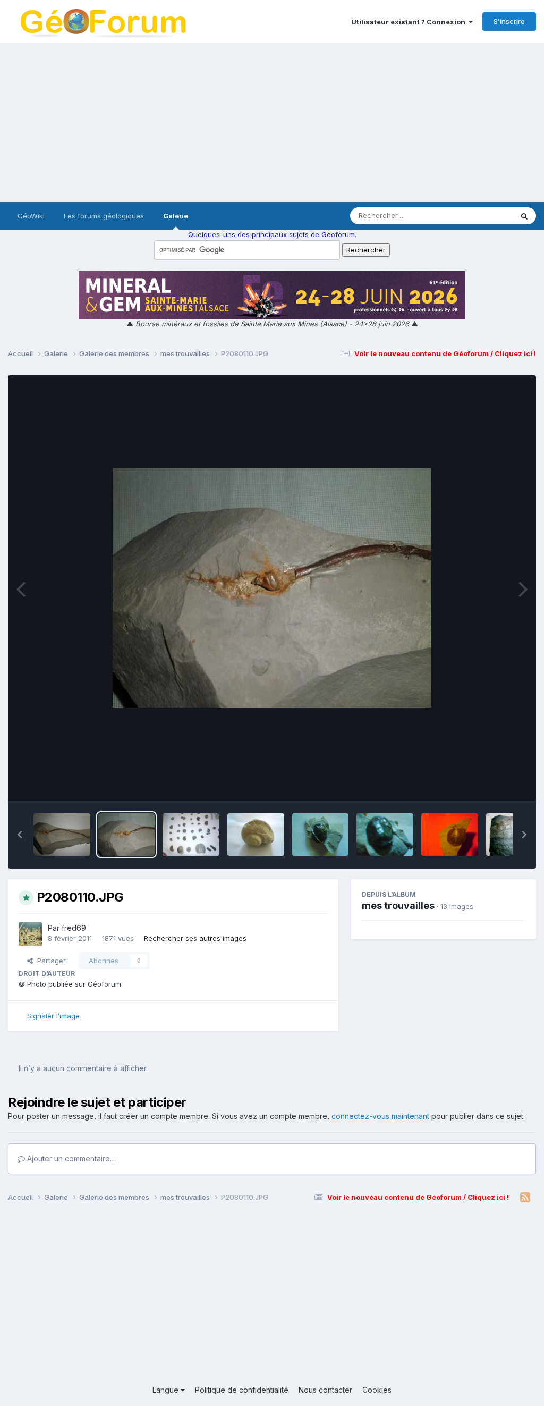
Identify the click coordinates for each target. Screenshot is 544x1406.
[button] (19, 834)
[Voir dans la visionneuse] (272, 588)
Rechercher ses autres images (195, 938)
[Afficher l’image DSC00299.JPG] (191, 834)
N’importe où (478, 216)
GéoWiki (31, 216)
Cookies (377, 1389)
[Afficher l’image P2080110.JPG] (126, 834)
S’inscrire (509, 21)
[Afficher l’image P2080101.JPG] (61, 834)
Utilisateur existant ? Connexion (410, 22)
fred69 (74, 927)
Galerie (175, 216)
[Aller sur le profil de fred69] (30, 934)
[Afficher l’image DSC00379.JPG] (320, 834)
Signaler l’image (53, 1016)
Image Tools (492, 781)
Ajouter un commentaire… (70, 1158)
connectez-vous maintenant (380, 1116)
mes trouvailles (398, 905)
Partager (49, 960)
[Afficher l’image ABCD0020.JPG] (384, 834)
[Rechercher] (524, 215)
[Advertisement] (272, 122)
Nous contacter (325, 1389)
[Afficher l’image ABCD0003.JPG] (449, 834)
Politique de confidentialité (241, 1389)
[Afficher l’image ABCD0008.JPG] (255, 834)
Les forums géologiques (104, 216)
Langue (166, 1389)
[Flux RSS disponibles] (525, 1197)
